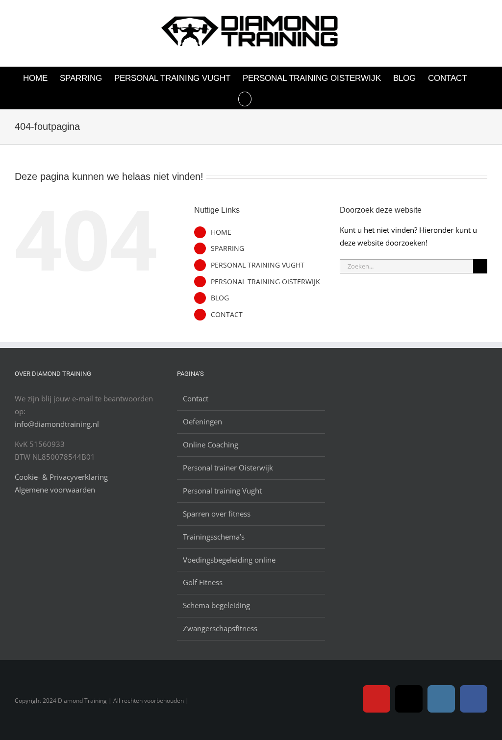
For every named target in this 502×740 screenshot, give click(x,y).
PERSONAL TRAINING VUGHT (257, 265)
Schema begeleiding (216, 605)
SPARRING (227, 248)
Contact (195, 398)
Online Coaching (210, 444)
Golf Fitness (203, 582)
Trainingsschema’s (214, 537)
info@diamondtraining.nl (57, 424)
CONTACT (227, 314)
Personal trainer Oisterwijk (228, 467)
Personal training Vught (222, 490)
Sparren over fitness (217, 513)
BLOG (220, 297)
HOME (221, 232)
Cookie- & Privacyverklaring (61, 477)
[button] (244, 98)
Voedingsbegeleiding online (229, 560)
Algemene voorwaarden (55, 489)
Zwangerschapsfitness (220, 628)
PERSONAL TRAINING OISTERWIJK (265, 281)
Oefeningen (202, 421)
